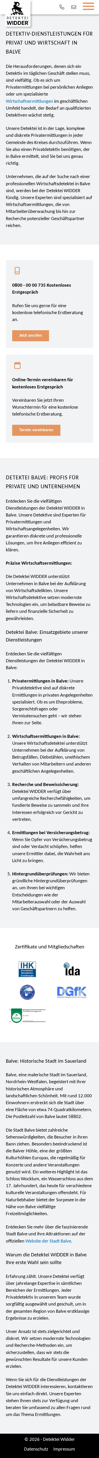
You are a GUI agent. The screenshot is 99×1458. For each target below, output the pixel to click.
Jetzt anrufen (30, 336)
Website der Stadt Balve (48, 1241)
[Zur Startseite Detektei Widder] (18, 13)
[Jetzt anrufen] (61, 7)
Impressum (64, 1449)
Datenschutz (36, 1449)
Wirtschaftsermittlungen (29, 101)
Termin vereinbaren (36, 430)
